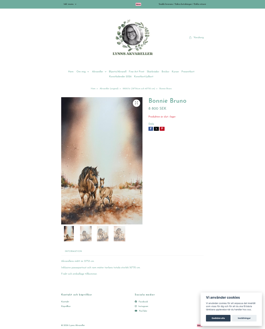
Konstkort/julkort (143, 76)
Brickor (165, 72)
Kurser (175, 72)
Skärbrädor (153, 72)
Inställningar (244, 318)
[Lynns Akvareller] (132, 37)
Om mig (81, 72)
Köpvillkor (66, 306)
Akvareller (97, 72)
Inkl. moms (69, 4)
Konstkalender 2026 (120, 76)
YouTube (142, 311)
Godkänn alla (218, 318)
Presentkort (187, 72)
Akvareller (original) (109, 89)
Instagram (143, 306)
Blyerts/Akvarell (117, 72)
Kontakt (65, 302)
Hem (70, 72)
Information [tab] (73, 251)
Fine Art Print (136, 72)
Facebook (143, 302)
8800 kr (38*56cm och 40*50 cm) (139, 89)
